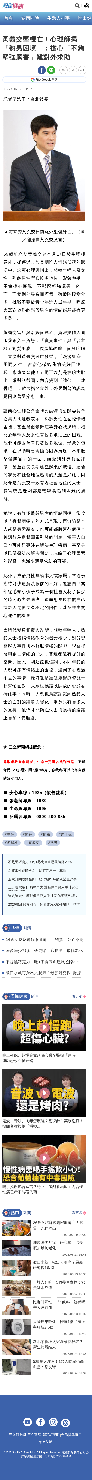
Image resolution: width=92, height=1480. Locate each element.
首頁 (8, 18)
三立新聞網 (17, 1435)
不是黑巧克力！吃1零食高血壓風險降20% (40, 862)
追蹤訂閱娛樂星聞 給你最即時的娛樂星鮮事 (42, 879)
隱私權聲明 (51, 1435)
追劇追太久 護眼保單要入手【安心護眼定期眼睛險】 (42, 898)
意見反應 (45, 1442)
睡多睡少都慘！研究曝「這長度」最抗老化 (44, 950)
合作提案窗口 (71, 1435)
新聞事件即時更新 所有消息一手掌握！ (39, 870)
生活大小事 (58, 18)
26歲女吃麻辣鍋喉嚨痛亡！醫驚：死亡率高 (45, 939)
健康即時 (30, 18)
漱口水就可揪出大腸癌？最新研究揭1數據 (43, 973)
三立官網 (34, 1435)
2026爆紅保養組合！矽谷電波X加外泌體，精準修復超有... (44, 907)
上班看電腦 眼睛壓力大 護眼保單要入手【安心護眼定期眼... (43, 889)
